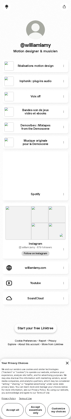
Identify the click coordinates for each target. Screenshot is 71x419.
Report (42, 340)
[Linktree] (7, 7)
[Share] (63, 66)
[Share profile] (64, 7)
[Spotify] (35, 169)
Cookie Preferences (25, 340)
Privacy (52, 340)
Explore (12, 344)
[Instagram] (35, 221)
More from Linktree (52, 344)
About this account (28, 344)
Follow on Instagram (35, 253)
